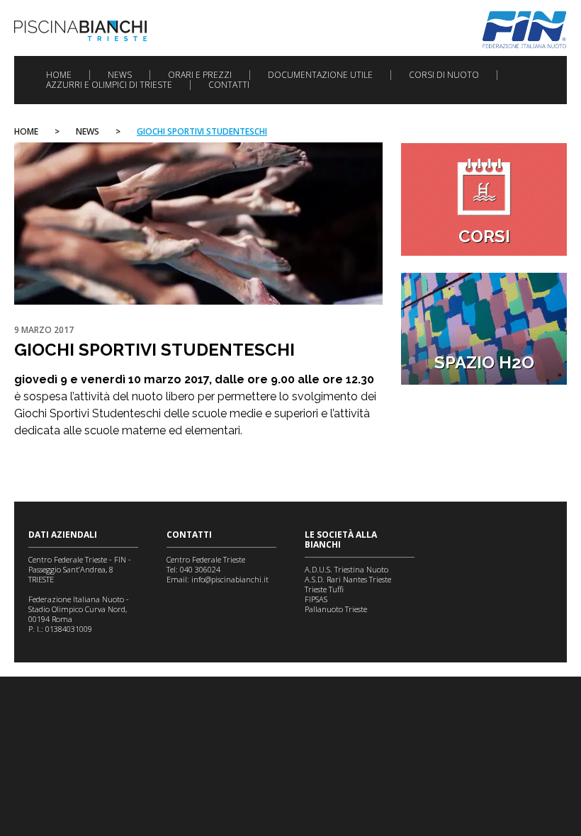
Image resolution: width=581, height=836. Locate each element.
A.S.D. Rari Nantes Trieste (348, 579)
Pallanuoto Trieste (336, 609)
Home (59, 75)
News (120, 75)
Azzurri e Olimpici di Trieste (109, 85)
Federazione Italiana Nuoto (525, 30)
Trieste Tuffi (324, 589)
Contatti (228, 85)
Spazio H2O (484, 362)
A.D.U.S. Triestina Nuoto (346, 569)
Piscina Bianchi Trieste (80, 31)
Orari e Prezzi (200, 75)
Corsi (484, 236)
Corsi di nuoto (444, 75)
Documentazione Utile (320, 75)
